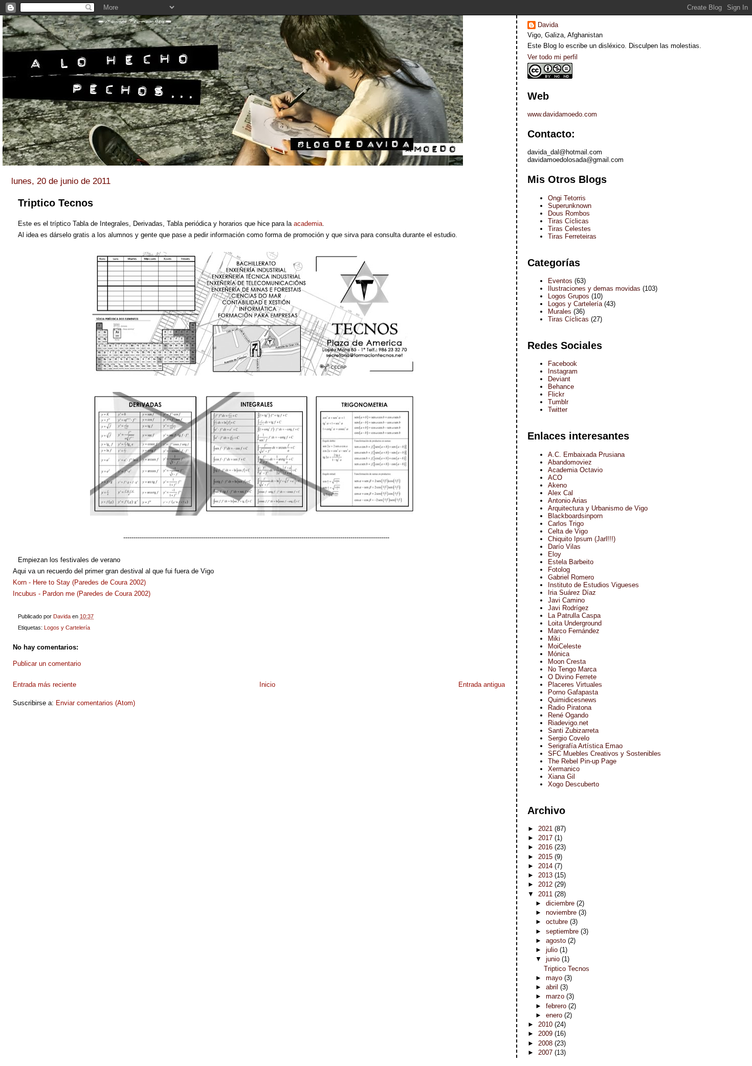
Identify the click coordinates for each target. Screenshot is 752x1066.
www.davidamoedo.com (562, 114)
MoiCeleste (564, 646)
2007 (546, 1052)
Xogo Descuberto (573, 784)
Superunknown (569, 206)
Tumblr (558, 402)
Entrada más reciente (44, 684)
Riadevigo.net (568, 723)
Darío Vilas (564, 546)
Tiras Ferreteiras (572, 236)
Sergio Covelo (568, 738)
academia (308, 223)
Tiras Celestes (569, 229)
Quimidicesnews (572, 700)
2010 (546, 1024)
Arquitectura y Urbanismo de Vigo (598, 508)
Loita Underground (575, 623)
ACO (555, 477)
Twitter (557, 409)
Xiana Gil (561, 776)
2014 (546, 866)
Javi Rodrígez (568, 608)
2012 (546, 884)
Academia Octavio (575, 470)
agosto (557, 940)
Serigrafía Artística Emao (585, 746)
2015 (546, 857)
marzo (556, 996)
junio (554, 959)
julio (553, 950)
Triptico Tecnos (566, 968)
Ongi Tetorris (567, 198)
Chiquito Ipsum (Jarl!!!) (581, 539)
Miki (554, 638)
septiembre (563, 931)
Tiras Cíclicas (568, 221)
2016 (546, 847)
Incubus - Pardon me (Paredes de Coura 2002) (81, 593)
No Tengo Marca (572, 669)
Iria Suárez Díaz (572, 592)
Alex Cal (560, 493)
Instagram (563, 371)
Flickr (556, 394)
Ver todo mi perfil (552, 57)
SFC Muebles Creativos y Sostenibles (604, 753)
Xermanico (564, 769)
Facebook (562, 363)
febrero (557, 1006)
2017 (546, 838)
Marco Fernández (574, 631)
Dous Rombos (569, 213)
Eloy (554, 554)
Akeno (557, 485)
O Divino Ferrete (572, 677)
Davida (548, 25)
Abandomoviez (570, 462)
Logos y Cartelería (67, 627)
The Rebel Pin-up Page (582, 761)
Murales (559, 311)
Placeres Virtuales (575, 684)
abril (553, 987)
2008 (546, 1043)
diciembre (561, 903)
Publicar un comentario (47, 663)
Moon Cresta (567, 661)
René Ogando (568, 715)
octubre (558, 921)
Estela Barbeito (570, 562)
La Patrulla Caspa (574, 615)
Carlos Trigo (566, 523)
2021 (546, 828)
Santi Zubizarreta (573, 730)
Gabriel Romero (571, 577)
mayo (555, 978)
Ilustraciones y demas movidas (594, 288)
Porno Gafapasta (573, 692)
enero (555, 1015)
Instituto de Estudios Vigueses (593, 585)
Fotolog (559, 569)
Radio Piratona (569, 707)
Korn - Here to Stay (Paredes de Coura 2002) (79, 582)
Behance (561, 386)
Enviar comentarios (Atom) (95, 703)
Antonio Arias (567, 500)
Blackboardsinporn (575, 516)
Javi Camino (566, 600)
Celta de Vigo (568, 531)
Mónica (558, 654)
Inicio (267, 684)
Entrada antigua (481, 684)
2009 (546, 1033)
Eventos (560, 281)
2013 (546, 875)
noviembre (562, 912)
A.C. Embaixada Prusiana (586, 454)
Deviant (559, 379)
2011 (546, 894)
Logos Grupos (568, 296)
